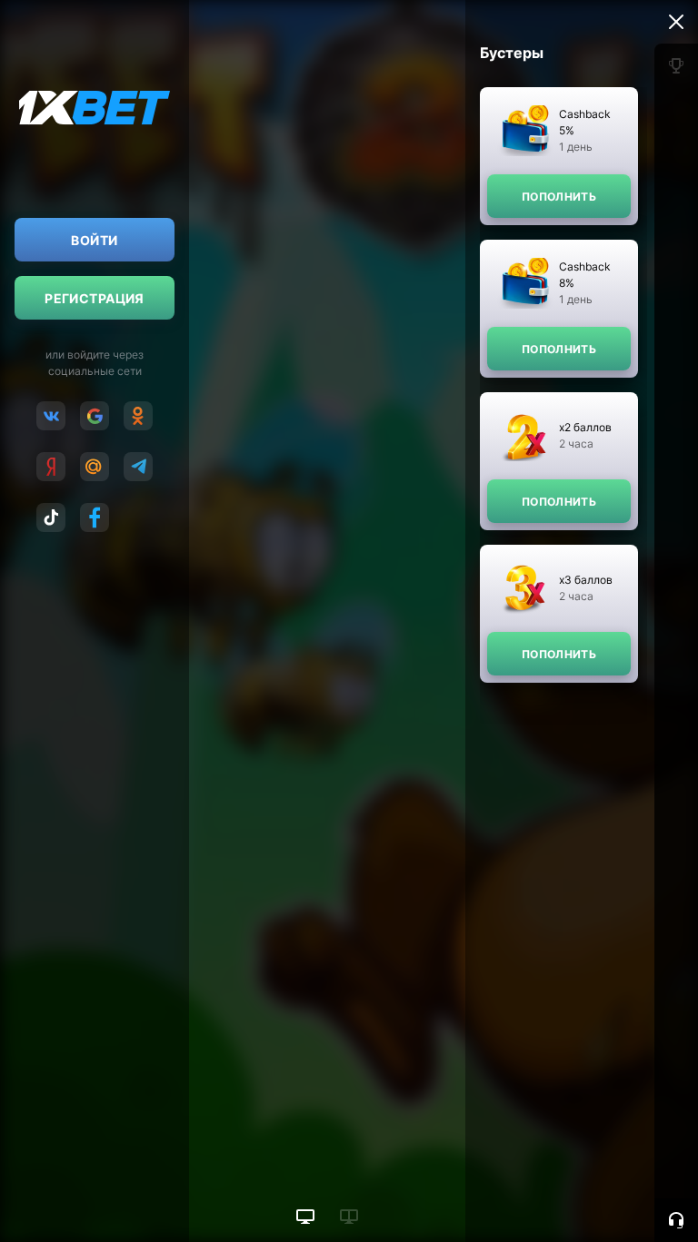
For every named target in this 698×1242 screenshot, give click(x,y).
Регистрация (95, 298)
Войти (94, 240)
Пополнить (559, 196)
